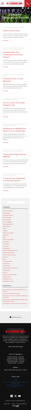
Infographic (6, 241)
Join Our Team (15, 383)
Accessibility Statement (22, 403)
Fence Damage (7, 217)
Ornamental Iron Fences (16, 49)
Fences (4, 49)
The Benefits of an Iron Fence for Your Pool (14, 303)
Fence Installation (20, 27)
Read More (5, 40)
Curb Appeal (6, 213)
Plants (4, 259)
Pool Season (6, 263)
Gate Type (6, 235)
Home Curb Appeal (8, 239)
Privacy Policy (7, 403)
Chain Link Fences (14, 98)
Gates (4, 237)
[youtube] (19, 396)
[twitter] (25, 8)
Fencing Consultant (8, 233)
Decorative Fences (12, 27)
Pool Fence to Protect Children (11, 293)
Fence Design (6, 219)
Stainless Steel (7, 277)
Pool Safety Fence (8, 261)
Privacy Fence (6, 266)
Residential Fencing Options (10, 268)
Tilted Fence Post (7, 279)
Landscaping (6, 248)
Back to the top (16, 317)
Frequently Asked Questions (15, 385)
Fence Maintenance (8, 224)
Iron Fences (9, 151)
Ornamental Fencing (8, 252)
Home (15, 379)
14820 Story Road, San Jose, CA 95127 (15, 370)
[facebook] (11, 396)
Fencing (16, 99)
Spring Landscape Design (10, 274)
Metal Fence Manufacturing (10, 250)
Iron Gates (9, 49)
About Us (15, 380)
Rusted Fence (6, 270)
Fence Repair (6, 226)
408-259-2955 (17, 346)
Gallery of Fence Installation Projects (15, 382)
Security (5, 272)
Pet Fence (5, 257)
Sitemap (13, 403)
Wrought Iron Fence (8, 281)
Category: (15, 16)
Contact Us (15, 387)
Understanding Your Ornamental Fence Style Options (12, 54)
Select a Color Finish (11, 31)
